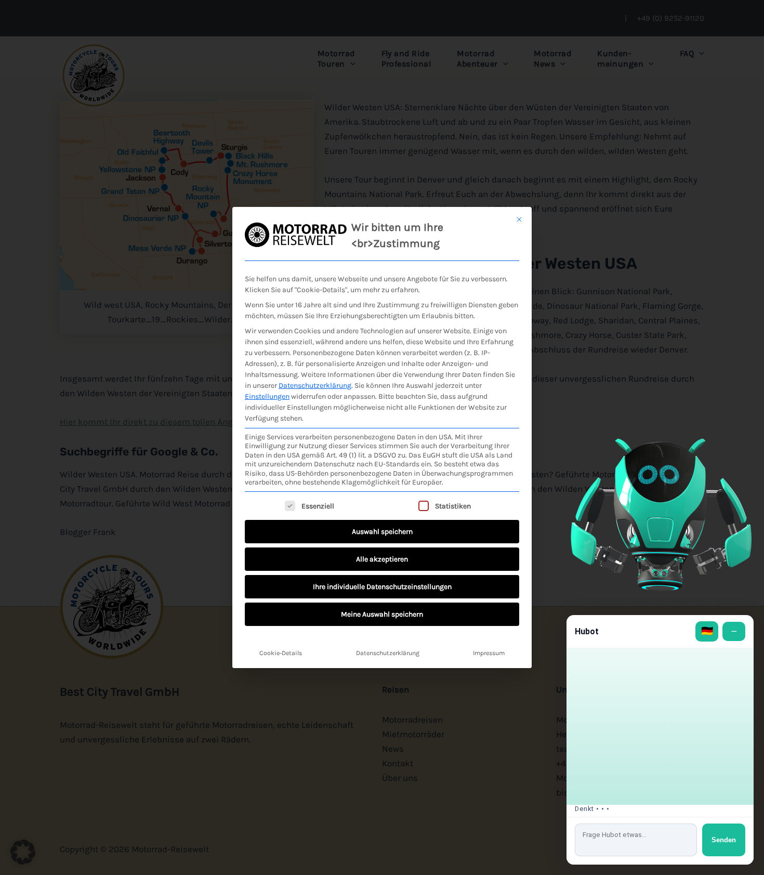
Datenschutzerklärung (315, 385)
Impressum (489, 653)
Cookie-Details (280, 653)
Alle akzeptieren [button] (382, 559)
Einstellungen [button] (267, 396)
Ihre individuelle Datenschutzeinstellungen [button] (382, 586)
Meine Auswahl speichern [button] (382, 614)
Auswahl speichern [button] (382, 531)
